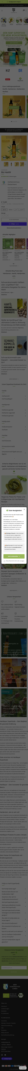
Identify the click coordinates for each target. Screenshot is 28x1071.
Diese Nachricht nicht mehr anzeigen (15, 561)
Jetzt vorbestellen (13, 556)
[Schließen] (24, 509)
